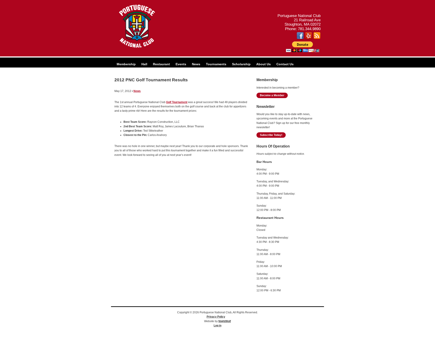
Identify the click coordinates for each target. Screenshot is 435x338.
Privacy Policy (216, 316)
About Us (263, 64)
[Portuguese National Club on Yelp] (308, 38)
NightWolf (224, 321)
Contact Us (285, 64)
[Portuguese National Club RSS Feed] (317, 38)
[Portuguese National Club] (137, 47)
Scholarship (241, 64)
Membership (126, 64)
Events (181, 64)
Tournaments (216, 64)
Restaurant (161, 64)
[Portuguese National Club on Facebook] (300, 38)
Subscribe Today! (271, 135)
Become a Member (272, 95)
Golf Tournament (176, 102)
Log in (217, 325)
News (196, 64)
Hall (144, 64)
